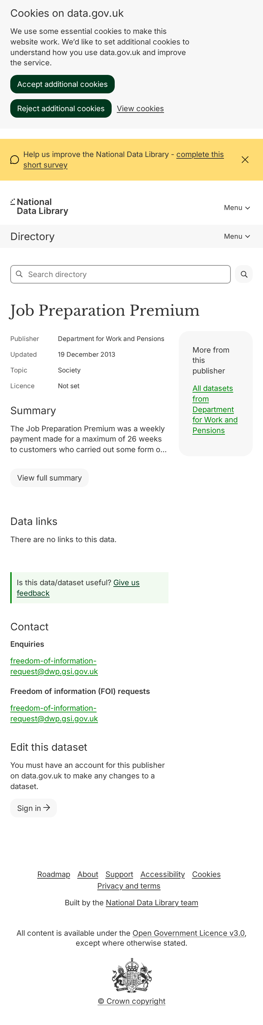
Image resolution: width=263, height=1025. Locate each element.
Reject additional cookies (61, 108)
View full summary (49, 477)
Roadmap (53, 874)
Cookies (206, 874)
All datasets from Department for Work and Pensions (215, 409)
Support (119, 874)
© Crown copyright (131, 1001)
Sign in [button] (30, 808)
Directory (32, 236)
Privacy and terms (129, 885)
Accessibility (162, 874)
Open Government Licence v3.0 (189, 933)
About (87, 874)
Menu (233, 207)
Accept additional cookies (62, 84)
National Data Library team (152, 902)
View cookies (140, 108)
